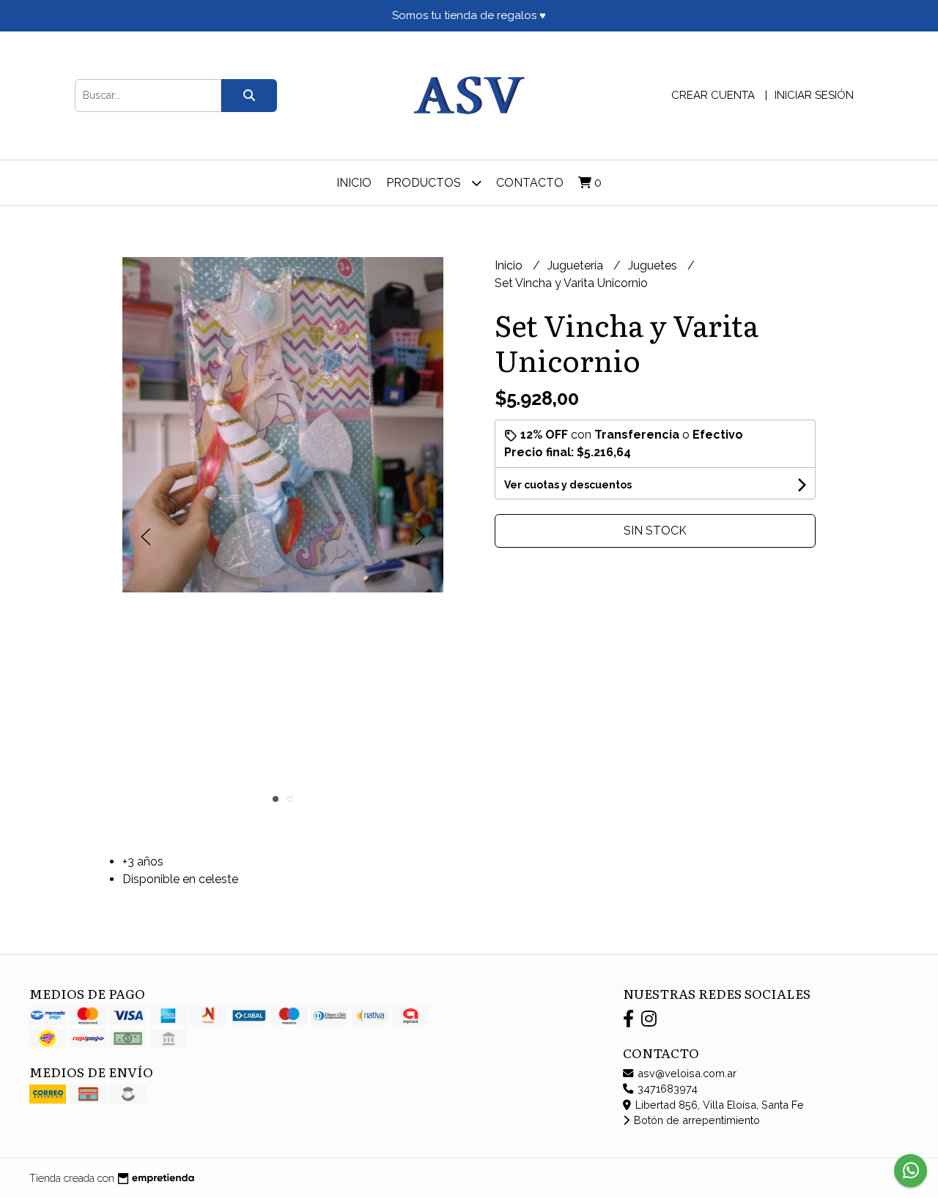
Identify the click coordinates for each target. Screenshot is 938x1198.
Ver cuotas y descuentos (568, 485)
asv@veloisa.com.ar (685, 1073)
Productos (425, 183)
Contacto (530, 183)
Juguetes (654, 265)
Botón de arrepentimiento (695, 1120)
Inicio (354, 183)
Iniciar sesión (814, 95)
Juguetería (576, 265)
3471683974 (666, 1088)
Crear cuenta (713, 95)
